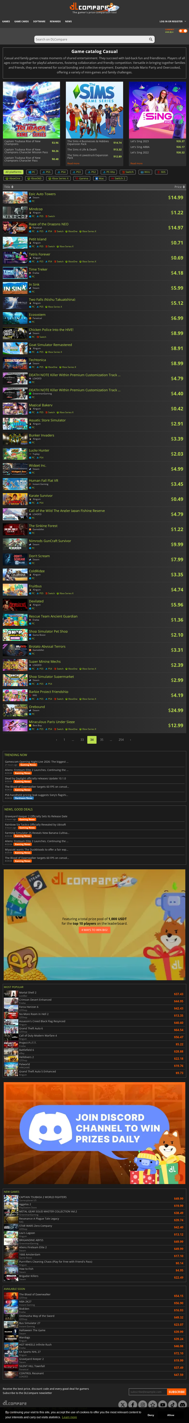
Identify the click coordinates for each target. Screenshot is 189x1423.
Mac (101, 178)
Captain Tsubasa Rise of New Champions (22, 142)
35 (101, 740)
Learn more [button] (69, 1417)
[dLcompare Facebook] (131, 1405)
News (68, 21)
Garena (83, 178)
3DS (163, 172)
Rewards (55, 21)
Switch (130, 172)
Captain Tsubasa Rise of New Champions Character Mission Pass (26, 151)
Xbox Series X (60, 178)
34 (92, 740)
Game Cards (21, 21)
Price (178, 187)
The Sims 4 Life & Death (82, 149)
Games (6, 21)
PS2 (93, 172)
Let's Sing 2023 (139, 141)
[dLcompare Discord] (181, 1405)
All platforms (13, 172)
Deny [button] (151, 1415)
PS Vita (110, 172)
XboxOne (14, 178)
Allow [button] (170, 1415)
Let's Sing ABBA (140, 147)
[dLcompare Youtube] (161, 1405)
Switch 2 (120, 178)
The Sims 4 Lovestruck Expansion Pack (87, 156)
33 (82, 740)
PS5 (48, 172)
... (73, 740)
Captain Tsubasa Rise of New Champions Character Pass (22, 159)
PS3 (78, 172)
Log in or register (171, 21)
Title (7, 187)
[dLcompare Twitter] (121, 1405)
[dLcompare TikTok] (171, 1405)
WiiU (147, 172)
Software (39, 21)
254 (121, 740)
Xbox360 (36, 178)
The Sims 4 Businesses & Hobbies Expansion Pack (88, 142)
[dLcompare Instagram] (141, 1405)
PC (33, 172)
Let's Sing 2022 (139, 152)
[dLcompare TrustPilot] (151, 1405)
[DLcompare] (15, 1402)
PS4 (63, 172)
